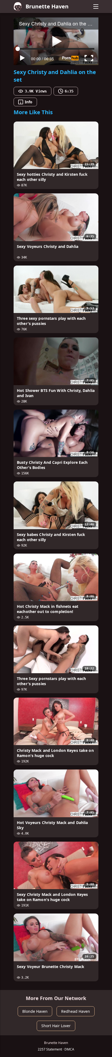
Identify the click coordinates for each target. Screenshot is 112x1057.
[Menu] (96, 6)
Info (28, 101)
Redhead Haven (75, 1011)
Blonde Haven (35, 1011)
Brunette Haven (47, 6)
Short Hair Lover (56, 1025)
